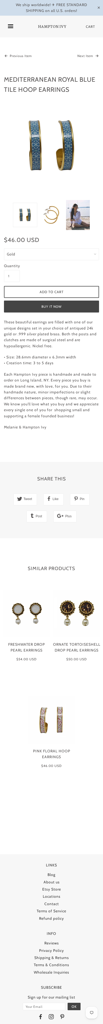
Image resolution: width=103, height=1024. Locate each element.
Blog (51, 874)
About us (52, 882)
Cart (90, 26)
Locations (51, 896)
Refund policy (51, 918)
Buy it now (51, 307)
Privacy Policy (51, 950)
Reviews (51, 943)
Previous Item (20, 56)
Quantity (12, 265)
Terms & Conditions (51, 964)
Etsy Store (51, 889)
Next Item (85, 56)
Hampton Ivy (52, 26)
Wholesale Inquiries (51, 972)
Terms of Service (51, 911)
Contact (51, 903)
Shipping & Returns (51, 957)
